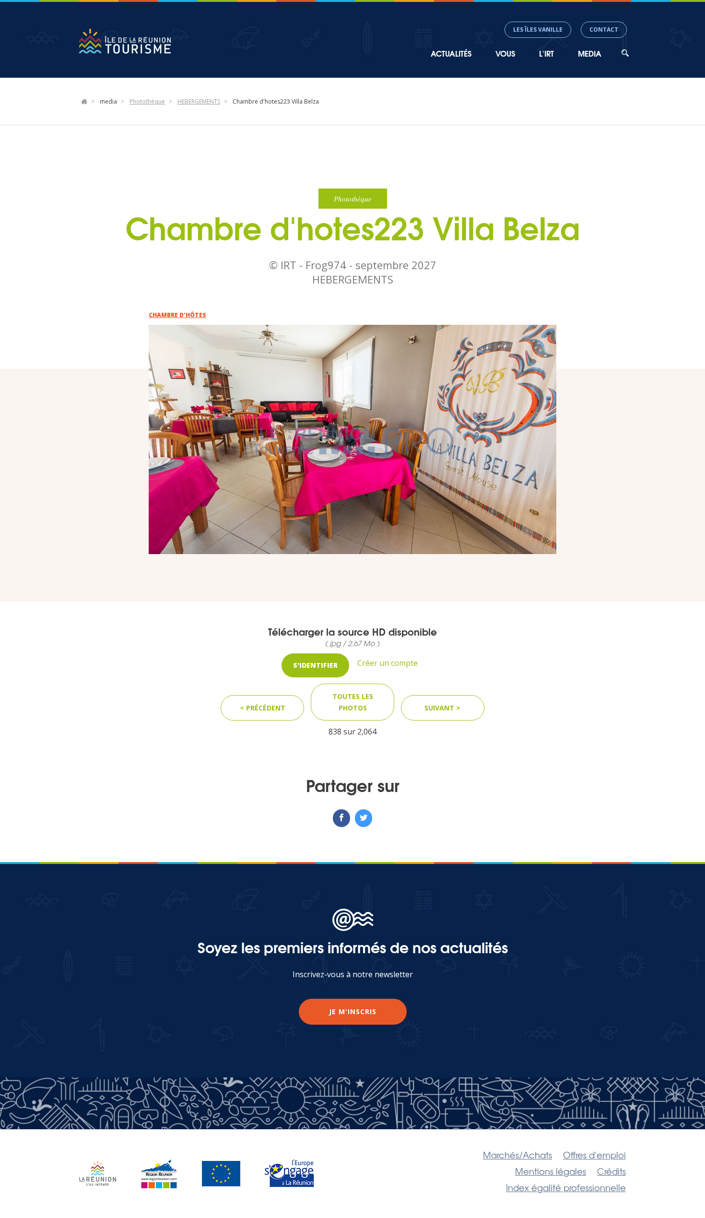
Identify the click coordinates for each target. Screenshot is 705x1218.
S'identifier (315, 665)
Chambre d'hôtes (177, 315)
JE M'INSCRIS (352, 1011)
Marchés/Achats (517, 1154)
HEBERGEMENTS (198, 101)
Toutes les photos (352, 702)
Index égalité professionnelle (566, 1187)
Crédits (611, 1171)
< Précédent (262, 707)
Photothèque (147, 101)
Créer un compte (387, 663)
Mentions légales (550, 1171)
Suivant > (442, 707)
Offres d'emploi (594, 1154)
